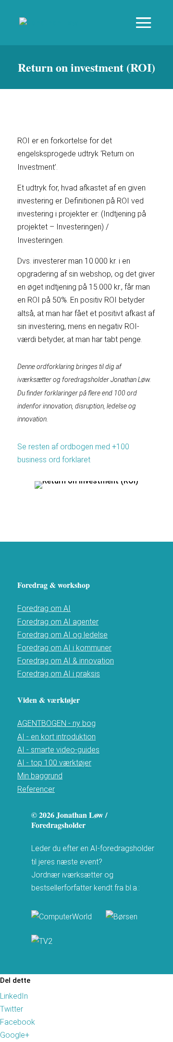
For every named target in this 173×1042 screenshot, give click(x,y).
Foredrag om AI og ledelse (62, 634)
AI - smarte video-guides (58, 749)
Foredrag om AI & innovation (65, 660)
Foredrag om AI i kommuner (64, 647)
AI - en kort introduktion (56, 736)
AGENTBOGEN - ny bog (56, 723)
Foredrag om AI (44, 608)
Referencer (36, 789)
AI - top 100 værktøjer (54, 762)
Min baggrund (39, 775)
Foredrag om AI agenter (58, 621)
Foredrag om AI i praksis (58, 673)
